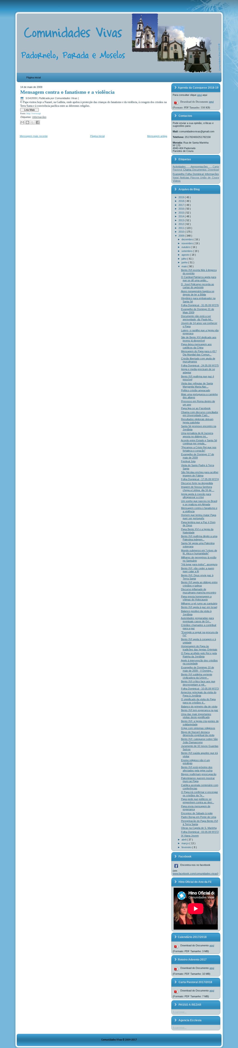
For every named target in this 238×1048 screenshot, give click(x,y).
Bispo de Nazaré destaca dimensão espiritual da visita (197, 734)
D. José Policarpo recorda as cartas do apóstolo (197, 286)
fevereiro (187, 847)
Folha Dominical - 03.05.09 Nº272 (200, 831)
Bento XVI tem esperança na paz (199, 710)
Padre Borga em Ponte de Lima (198, 817)
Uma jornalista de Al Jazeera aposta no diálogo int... (197, 435)
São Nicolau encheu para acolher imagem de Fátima (199, 474)
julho (184, 258)
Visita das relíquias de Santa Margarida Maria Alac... (197, 385)
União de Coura (209, 177)
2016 (181, 208)
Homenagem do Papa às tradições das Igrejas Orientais (199, 648)
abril (184, 839)
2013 (181, 220)
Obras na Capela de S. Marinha (199, 828)
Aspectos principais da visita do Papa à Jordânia (198, 694)
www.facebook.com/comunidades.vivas (195, 873)
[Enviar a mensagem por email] (22, 122)
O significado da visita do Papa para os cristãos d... (198, 701)
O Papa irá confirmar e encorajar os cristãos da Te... (199, 794)
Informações (39, 117)
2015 (181, 212)
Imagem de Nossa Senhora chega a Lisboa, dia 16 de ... (197, 488)
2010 (181, 231)
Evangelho (179, 174)
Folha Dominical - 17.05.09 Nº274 (200, 479)
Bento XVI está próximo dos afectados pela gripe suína (196, 769)
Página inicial (33, 77)
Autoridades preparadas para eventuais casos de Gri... (197, 620)
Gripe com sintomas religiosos (198, 728)
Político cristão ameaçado (195, 390)
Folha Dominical (195, 174)
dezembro (188, 239)
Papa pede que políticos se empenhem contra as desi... (197, 801)
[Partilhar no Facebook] (37, 122)
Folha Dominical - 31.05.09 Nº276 (200, 305)
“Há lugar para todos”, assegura (199, 564)
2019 (181, 197)
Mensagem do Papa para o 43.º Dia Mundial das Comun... (199, 353)
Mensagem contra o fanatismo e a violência (67, 92)
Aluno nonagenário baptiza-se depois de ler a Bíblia (197, 293)
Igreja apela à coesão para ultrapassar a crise (196, 496)
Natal (176, 177)
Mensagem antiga (157, 136)
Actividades (182, 166)
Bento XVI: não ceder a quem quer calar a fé (197, 570)
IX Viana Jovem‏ (190, 835)
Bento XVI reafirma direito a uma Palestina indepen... (199, 538)
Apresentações (202, 166)
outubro (186, 247)
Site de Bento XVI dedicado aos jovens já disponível (198, 339)
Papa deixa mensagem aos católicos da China (196, 346)
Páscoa (195, 177)
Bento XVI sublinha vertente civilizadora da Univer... (196, 676)
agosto (186, 254)
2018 (181, 201)
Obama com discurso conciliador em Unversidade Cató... (199, 414)
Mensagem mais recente (34, 136)
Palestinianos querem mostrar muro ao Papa (198, 780)
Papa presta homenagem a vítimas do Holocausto (196, 598)
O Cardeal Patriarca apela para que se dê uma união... (198, 279)
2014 (181, 216)
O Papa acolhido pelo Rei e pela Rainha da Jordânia (199, 655)
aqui (199, 95)
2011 (181, 228)
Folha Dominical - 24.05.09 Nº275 (200, 365)
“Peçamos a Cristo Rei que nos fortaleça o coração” (198, 449)
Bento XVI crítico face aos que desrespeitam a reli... (198, 683)
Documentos (200, 169)
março (185, 843)
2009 (181, 235)
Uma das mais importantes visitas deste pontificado (196, 716)
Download (213, 169)
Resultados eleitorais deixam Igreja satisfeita (197, 421)
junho (185, 262)
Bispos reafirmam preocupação (198, 774)
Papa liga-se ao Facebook (196, 408)
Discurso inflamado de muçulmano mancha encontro (198, 591)
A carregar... (179, 1012)
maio (185, 266)
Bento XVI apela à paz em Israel (199, 607)
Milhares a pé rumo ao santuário (199, 603)
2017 (181, 205)
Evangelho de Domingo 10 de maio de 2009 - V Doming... (197, 669)
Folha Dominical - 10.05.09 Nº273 (200, 688)
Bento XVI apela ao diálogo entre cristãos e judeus (199, 584)
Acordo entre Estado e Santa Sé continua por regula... (199, 442)
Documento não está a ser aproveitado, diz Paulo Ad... (197, 318)
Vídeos (177, 180)
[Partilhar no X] (32, 122)
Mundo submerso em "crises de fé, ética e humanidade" (199, 552)
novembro (188, 243)
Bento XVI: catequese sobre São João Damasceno (199, 741)
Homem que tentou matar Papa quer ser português (198, 517)
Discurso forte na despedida (197, 483)
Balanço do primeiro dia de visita (199, 706)
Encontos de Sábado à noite (197, 813)
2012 (181, 224)
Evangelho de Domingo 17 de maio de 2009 (197, 456)
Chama (187, 169)
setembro (187, 251)
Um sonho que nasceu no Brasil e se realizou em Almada (199, 503)
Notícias (185, 177)
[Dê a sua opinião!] (27, 122)
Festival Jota (188, 461)
